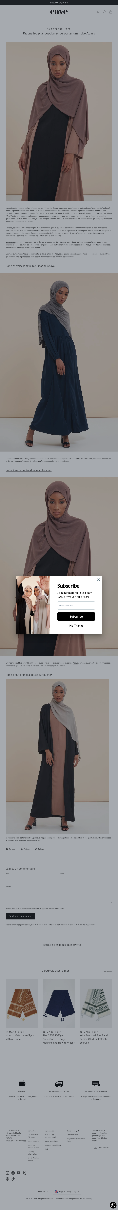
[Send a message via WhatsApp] (113, 1205)
